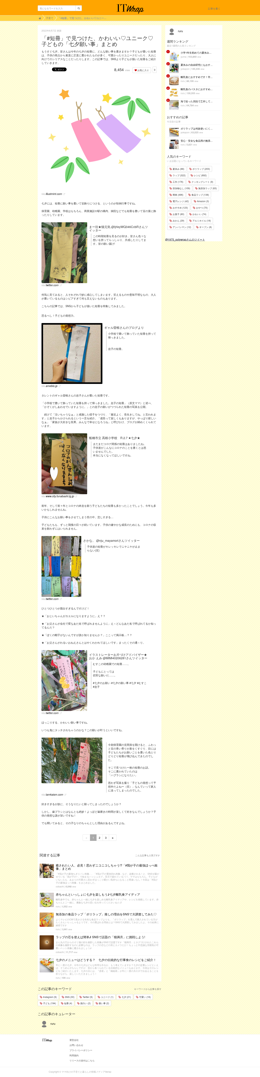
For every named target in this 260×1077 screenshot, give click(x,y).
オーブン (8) (205, 227)
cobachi (60, 886)
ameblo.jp (51, 386)
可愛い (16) (145, 996)
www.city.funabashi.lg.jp (60, 496)
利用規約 (74, 1055)
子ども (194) (49, 1003)
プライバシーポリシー (80, 1050)
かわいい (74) (199, 214)
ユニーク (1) (106, 996)
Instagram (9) (49, 996)
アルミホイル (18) (201, 220)
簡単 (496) (177, 194)
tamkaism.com (54, 794)
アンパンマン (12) (181, 227)
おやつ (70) (201, 207)
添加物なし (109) (181, 188)
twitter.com (52, 285)
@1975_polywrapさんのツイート (185, 239)
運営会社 (74, 1039)
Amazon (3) (202, 201)
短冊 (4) (68, 1003)
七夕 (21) (126, 996)
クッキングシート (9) (202, 181)
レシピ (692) (200, 175)
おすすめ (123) (180, 207)
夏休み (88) (178, 168)
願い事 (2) (103, 1003)
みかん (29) (178, 220)
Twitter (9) (87, 996)
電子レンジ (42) (180, 201)
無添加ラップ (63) (207, 188)
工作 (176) (177, 181)
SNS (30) (69, 996)
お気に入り (143, 70)
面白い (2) (85, 1003)
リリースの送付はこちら (82, 1060)
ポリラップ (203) (201, 168)
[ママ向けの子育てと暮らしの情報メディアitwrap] (130, 8)
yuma (183, 56)
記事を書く (214, 8)
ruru (58, 906)
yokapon (185, 68)
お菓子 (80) (178, 214)
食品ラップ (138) (200, 194)
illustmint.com (54, 194)
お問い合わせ (76, 1045)
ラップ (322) (179, 175)
